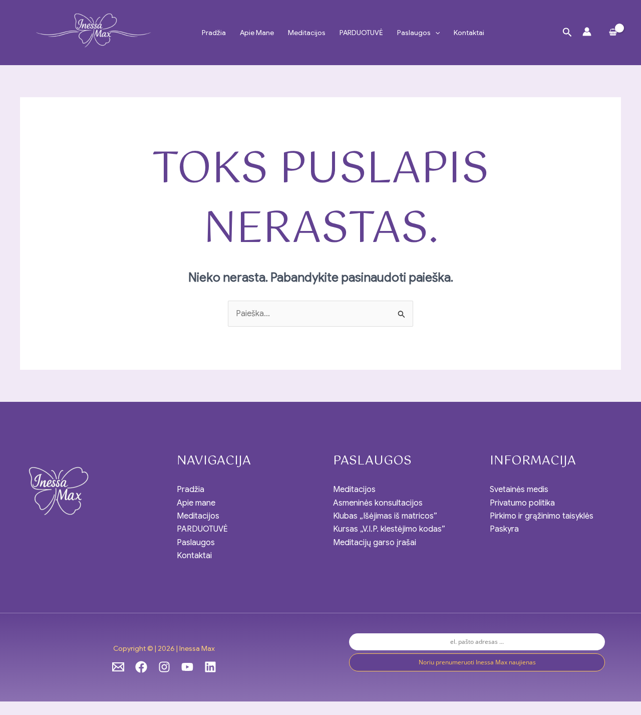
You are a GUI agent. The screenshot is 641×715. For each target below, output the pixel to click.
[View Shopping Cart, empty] (612, 33)
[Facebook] (141, 667)
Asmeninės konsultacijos (378, 503)
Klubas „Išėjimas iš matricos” (385, 516)
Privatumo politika (522, 503)
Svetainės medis (519, 490)
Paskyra (504, 529)
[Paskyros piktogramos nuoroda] (586, 31)
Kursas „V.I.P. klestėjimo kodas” (389, 529)
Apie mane (257, 32)
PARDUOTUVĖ (361, 32)
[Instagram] (164, 667)
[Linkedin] (210, 667)
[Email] (118, 667)
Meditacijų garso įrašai (374, 543)
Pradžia (214, 32)
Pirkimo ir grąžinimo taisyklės (541, 516)
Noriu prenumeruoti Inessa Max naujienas (477, 662)
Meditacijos (307, 32)
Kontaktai (469, 32)
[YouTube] (187, 667)
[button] (435, 32)
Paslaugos (414, 32)
